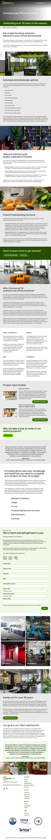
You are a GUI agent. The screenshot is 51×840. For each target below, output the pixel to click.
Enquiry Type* (6, 588)
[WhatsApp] (10, 558)
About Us (26, 813)
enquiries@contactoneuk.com (13, 785)
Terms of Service (35, 605)
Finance (26, 807)
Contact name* (7, 563)
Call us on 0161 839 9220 (11, 255)
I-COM (44, 837)
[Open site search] (48, 3)
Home (4, 27)
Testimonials (27, 805)
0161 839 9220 (18, 45)
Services (9, 27)
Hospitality (26, 796)
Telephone (5, 573)
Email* (4, 578)
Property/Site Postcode (9, 583)
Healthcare (27, 798)
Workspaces (27, 794)
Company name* (7, 568)
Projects (26, 803)
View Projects (8, 435)
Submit (44, 608)
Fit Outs (26, 781)
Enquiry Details (7, 598)
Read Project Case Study (40, 401)
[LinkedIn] (5, 558)
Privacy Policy (27, 605)
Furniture (26, 787)
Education (26, 792)
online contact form (35, 45)
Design (26, 779)
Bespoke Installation (29, 785)
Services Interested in (8, 593)
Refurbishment (28, 783)
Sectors (26, 790)
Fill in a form (24, 255)
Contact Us (27, 815)
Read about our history (10, 718)
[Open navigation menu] (45, 3)
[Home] (7, 3)
